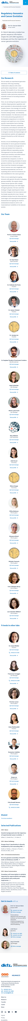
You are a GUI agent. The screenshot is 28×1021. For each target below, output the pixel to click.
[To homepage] (10, 2)
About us (3, 997)
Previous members (6, 818)
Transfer (3, 1002)
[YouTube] (16, 1012)
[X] (12, 1012)
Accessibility (4, 1020)
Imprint (3, 1015)
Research (3, 1000)
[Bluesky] (9, 1012)
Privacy (3, 1018)
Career (3, 1005)
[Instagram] (2, 1012)
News (2, 1007)
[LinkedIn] (5, 1012)
